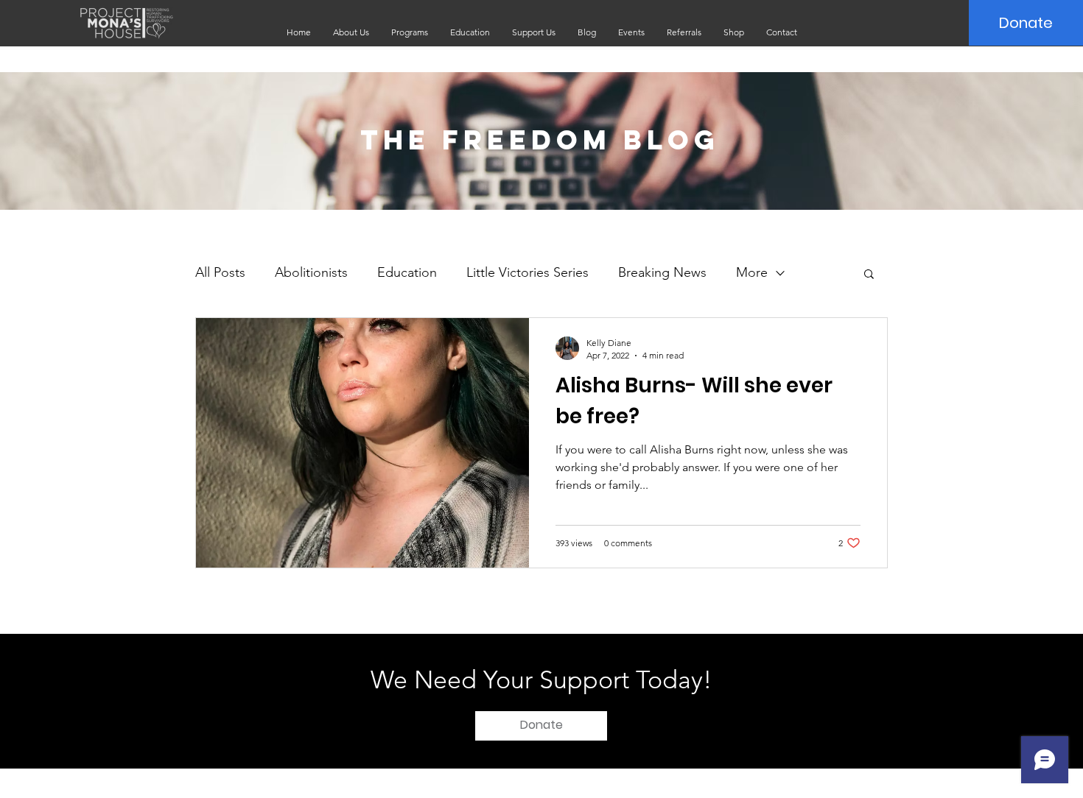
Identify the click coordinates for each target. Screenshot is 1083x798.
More (752, 272)
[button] (351, 32)
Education (407, 272)
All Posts (220, 272)
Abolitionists (311, 272)
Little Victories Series (527, 272)
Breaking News (662, 272)
